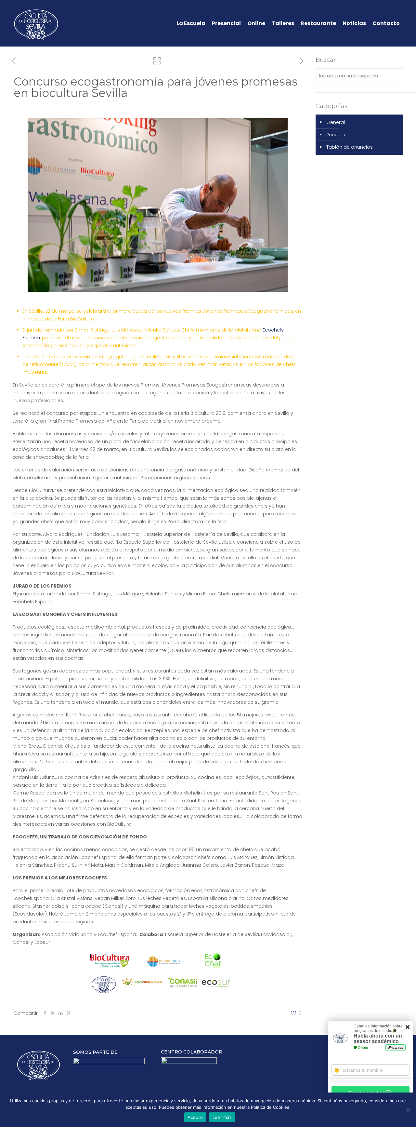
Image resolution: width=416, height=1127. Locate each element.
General (335, 122)
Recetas (335, 134)
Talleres (283, 23)
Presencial (226, 23)
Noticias (354, 23)
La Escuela (190, 23)
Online (256, 23)
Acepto (195, 1117)
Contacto (386, 23)
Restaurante (318, 23)
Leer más (222, 1117)
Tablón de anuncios (349, 147)
